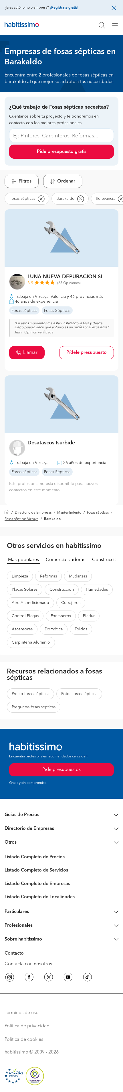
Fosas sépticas (98, 513)
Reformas (48, 576)
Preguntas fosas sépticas (33, 707)
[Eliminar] (40, 198)
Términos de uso (22, 1013)
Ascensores (22, 629)
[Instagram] (10, 978)
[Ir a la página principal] (22, 25)
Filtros (25, 181)
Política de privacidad (27, 1026)
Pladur (89, 616)
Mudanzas (78, 576)
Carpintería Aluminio (31, 642)
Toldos (81, 629)
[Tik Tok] (87, 978)
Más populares (23, 560)
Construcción (106, 560)
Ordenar (66, 181)
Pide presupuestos (61, 769)
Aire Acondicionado (30, 603)
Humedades (97, 590)
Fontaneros (61, 616)
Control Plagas (25, 616)
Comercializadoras (65, 560)
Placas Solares (24, 590)
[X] (48, 978)
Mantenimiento (69, 513)
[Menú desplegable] (117, 25)
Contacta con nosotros (28, 964)
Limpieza (20, 576)
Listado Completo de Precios (35, 857)
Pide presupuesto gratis (61, 151)
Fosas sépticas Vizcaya (21, 519)
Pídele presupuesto (86, 352)
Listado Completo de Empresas (37, 884)
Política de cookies (24, 1039)
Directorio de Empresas (33, 513)
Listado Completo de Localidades (40, 897)
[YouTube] (68, 978)
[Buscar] (102, 25)
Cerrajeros (70, 603)
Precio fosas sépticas (30, 694)
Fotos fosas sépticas (79, 694)
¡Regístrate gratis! (64, 7)
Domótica (54, 629)
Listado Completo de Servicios (36, 870)
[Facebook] (29, 978)
